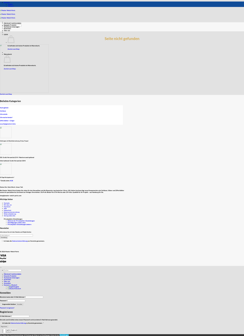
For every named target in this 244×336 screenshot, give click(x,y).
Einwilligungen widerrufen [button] (17, 222)
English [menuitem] (10, 4)
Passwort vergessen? (7, 308)
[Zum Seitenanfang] (1, 267)
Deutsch (7, 2)
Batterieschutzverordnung (11, 212)
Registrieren (4, 326)
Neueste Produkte (10, 25)
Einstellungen (64, 335)
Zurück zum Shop (13, 49)
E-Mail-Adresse (5, 316)
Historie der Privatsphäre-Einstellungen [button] (21, 221)
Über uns (7, 30)
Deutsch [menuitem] (11, 6)
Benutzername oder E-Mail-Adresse (12, 297)
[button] (6, 34)
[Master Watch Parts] (7, 14)
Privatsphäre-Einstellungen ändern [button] (19, 224)
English (16, 287)
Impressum (7, 206)
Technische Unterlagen (11, 27)
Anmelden (19, 304)
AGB (11, 180)
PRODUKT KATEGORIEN (12, 23)
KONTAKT (7, 29)
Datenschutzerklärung (20, 241)
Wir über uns (8, 205)
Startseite (7, 203)
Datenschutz (7, 210)
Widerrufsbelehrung (10, 214)
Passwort (3, 300)
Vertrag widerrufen (9, 216)
